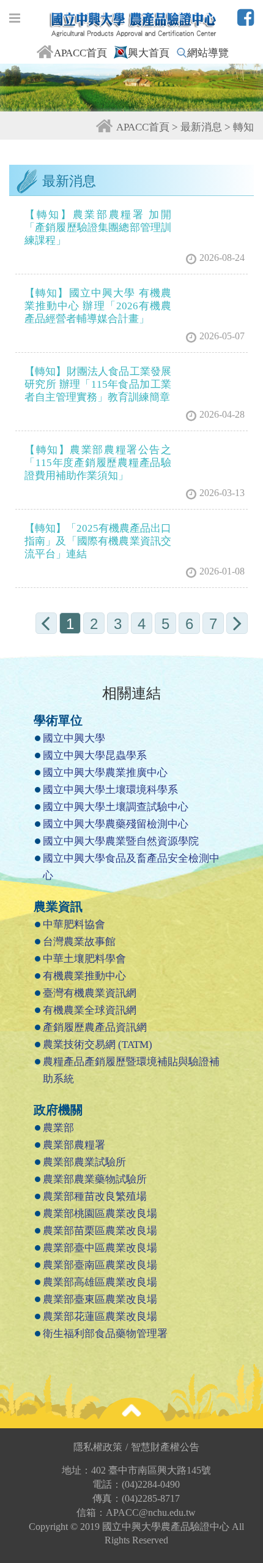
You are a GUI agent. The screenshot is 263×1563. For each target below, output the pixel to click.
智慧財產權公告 (165, 1447)
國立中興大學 (74, 738)
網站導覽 (208, 53)
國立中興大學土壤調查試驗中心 (115, 807)
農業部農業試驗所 (84, 1162)
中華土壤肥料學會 (84, 959)
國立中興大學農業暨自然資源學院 (121, 841)
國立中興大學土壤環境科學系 (110, 790)
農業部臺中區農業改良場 (100, 1248)
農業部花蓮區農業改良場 (100, 1316)
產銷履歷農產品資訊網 (95, 1027)
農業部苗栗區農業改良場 (100, 1231)
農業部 (58, 1128)
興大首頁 (148, 53)
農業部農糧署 (74, 1145)
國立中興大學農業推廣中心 (105, 772)
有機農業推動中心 (84, 976)
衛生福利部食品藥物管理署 (105, 1333)
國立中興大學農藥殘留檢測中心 (115, 824)
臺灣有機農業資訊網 (89, 993)
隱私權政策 (100, 1447)
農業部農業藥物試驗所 (95, 1179)
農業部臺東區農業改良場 (100, 1299)
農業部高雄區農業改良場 (100, 1282)
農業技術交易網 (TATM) (97, 1044)
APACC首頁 (80, 53)
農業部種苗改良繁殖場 (95, 1196)
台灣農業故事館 (79, 941)
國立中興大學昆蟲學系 (95, 755)
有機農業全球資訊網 (89, 1010)
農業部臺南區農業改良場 (100, 1265)
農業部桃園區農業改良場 (100, 1213)
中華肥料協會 (74, 924)
